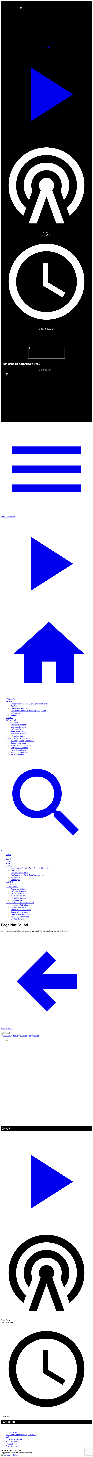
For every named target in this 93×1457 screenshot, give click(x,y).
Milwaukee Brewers (18, 734)
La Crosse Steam (17, 729)
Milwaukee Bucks (18, 736)
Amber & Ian (15, 713)
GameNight (15, 715)
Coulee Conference (18, 743)
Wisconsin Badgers (18, 724)
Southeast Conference (20, 752)
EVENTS (9, 717)
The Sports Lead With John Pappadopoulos (28, 710)
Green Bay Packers (18, 731)
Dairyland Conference (19, 747)
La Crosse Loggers (18, 727)
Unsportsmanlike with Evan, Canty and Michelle (30, 704)
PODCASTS (10, 699)
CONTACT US (11, 720)
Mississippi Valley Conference (22, 740)
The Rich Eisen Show (19, 708)
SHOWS (9, 701)
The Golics (15, 706)
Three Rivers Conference (20, 750)
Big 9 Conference (17, 754)
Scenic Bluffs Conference (21, 745)
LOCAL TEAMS (12, 722)
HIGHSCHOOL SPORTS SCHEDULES (20, 738)
